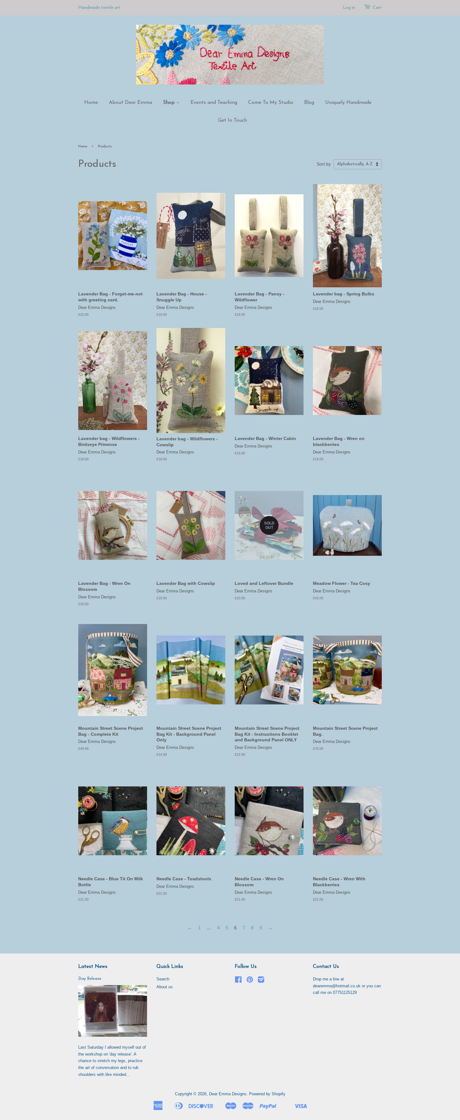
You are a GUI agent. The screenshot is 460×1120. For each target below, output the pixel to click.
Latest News (92, 966)
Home (91, 102)
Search (162, 979)
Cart (377, 8)
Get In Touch (232, 120)
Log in (349, 8)
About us (164, 986)
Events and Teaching (214, 102)
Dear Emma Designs (228, 1094)
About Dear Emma (130, 102)
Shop (169, 102)
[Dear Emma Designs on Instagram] (261, 981)
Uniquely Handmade (348, 102)
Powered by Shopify (267, 1094)
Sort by (324, 164)
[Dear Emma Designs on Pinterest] (249, 981)
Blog (309, 102)
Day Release (89, 979)
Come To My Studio (270, 102)
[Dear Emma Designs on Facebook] (238, 981)
